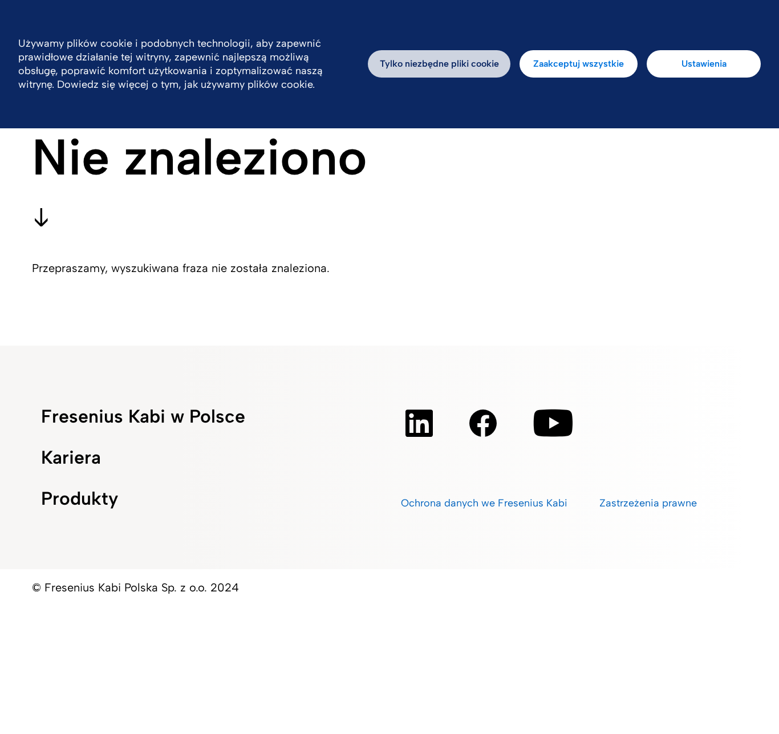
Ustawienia (704, 63)
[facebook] (483, 423)
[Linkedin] (419, 423)
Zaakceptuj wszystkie (578, 63)
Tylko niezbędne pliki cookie (439, 63)
